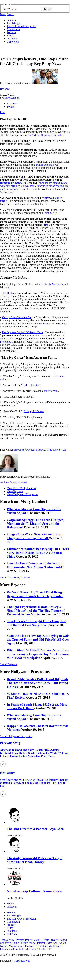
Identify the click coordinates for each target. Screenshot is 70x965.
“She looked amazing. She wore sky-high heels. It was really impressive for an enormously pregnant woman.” (34, 185)
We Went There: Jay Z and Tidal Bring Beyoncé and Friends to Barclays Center (35, 594)
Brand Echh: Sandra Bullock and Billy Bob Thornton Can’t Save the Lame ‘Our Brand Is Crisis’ (37, 682)
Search (6, 8)
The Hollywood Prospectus (21, 26)
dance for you (50, 390)
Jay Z (48, 449)
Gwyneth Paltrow (34, 449)
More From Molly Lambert (21, 488)
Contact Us (20, 949)
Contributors (13, 29)
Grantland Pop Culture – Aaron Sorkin (34, 891)
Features (11, 20)
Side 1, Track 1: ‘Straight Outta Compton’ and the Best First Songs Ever (36, 623)
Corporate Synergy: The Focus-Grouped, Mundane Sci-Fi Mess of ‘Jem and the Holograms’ (35, 523)
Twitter (10, 106)
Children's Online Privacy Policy (17, 942)
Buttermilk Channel (11, 182)
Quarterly (12, 38)
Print (2, 112)
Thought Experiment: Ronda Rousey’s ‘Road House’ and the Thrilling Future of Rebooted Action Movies (35, 610)
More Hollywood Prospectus (22, 494)
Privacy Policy (24, 939)
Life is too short (32, 385)
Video (10, 35)
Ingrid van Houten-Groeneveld (45, 134)
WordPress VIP (22, 960)
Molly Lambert (11, 97)
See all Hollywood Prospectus (16, 736)
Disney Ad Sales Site (39, 949)
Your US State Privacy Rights (50, 939)
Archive (4, 482)
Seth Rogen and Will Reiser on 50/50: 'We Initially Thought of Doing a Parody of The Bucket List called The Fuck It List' (34, 782)
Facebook (12, 103)
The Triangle (14, 23)
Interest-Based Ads (47, 942)
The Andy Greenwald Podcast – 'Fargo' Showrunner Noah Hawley (34, 860)
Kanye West (59, 449)
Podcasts (11, 32)
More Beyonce (15, 491)
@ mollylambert (18, 482)
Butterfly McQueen (52, 284)
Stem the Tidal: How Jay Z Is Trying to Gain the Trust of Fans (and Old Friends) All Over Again (38, 639)
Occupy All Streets (34, 411)
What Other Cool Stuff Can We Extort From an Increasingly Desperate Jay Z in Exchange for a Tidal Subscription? (38, 654)
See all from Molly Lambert (15, 577)
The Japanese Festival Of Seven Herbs (22, 332)
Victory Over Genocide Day (17, 317)
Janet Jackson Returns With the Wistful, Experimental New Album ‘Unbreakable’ (35, 565)
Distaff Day (8, 293)
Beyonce (5, 88)
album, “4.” (51, 212)
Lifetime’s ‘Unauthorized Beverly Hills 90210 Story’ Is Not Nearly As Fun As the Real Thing (38, 552)
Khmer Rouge (42, 323)
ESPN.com (13, 41)
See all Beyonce (8, 664)
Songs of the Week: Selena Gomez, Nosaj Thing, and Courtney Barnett (35, 536)
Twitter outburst (44, 164)
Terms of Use (7, 939)
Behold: (48, 224)
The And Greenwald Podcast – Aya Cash (35, 829)
